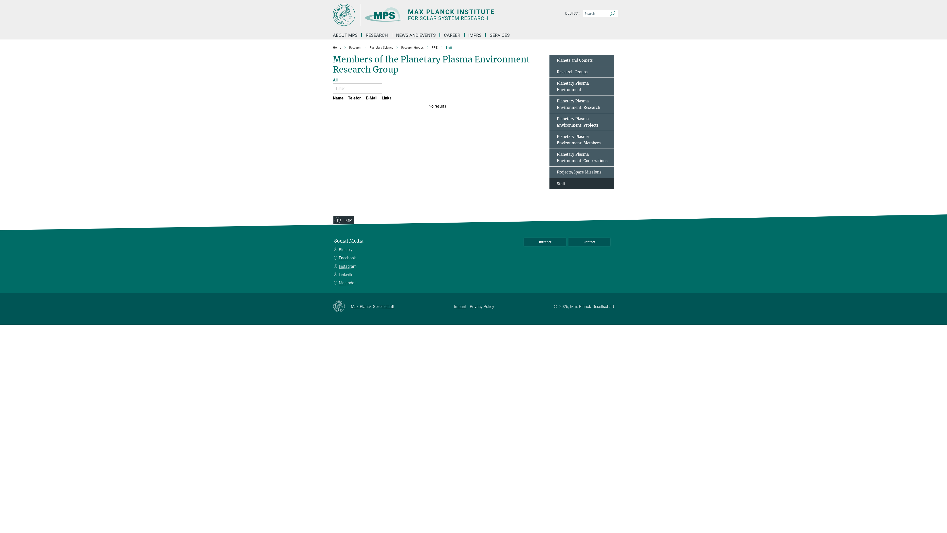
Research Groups (572, 72)
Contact (589, 242)
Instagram (348, 266)
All (335, 80)
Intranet (545, 242)
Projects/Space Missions (579, 172)
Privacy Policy (482, 306)
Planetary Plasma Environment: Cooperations (582, 157)
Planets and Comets (575, 60)
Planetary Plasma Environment (573, 86)
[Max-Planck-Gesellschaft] (342, 307)
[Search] (613, 13)
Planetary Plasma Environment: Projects (578, 122)
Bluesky (345, 249)
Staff (561, 183)
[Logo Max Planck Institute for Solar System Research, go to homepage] (425, 15)
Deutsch (572, 13)
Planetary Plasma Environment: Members (579, 139)
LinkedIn (346, 274)
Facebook (347, 258)
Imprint (460, 306)
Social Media (349, 241)
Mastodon (348, 283)
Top (348, 220)
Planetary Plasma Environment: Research (578, 104)
